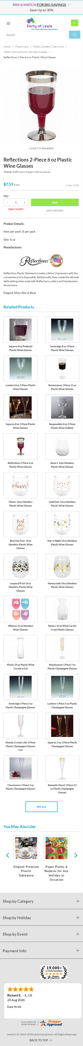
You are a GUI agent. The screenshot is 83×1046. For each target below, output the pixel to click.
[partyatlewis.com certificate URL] (41, 1022)
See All (41, 806)
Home (7, 46)
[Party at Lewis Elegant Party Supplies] (41, 22)
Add (55, 202)
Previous (7, 855)
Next (75, 855)
